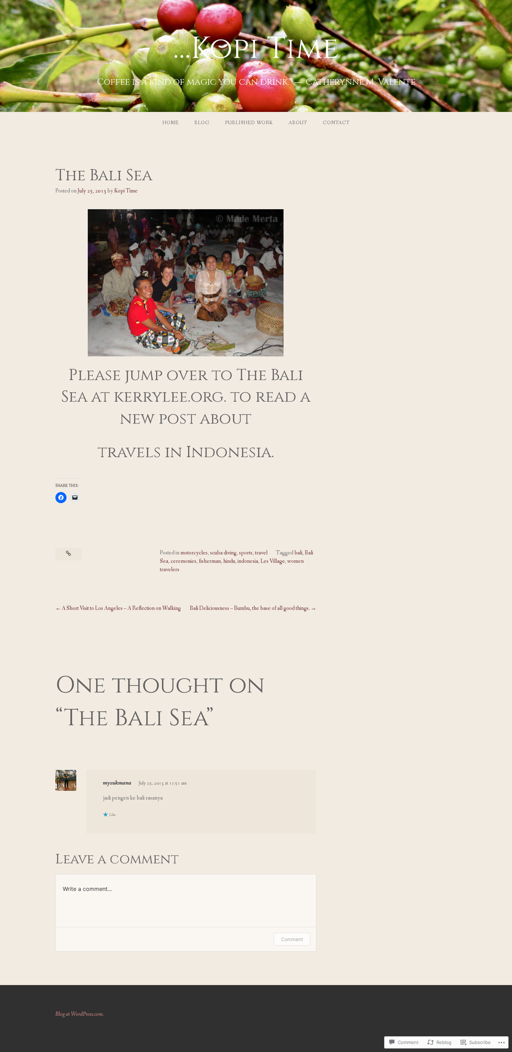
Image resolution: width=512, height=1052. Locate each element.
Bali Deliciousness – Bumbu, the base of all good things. (250, 608)
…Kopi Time (256, 49)
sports (246, 553)
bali (298, 553)
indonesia (248, 561)
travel (261, 553)
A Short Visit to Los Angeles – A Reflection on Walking (121, 608)
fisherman (210, 561)
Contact (336, 123)
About (297, 123)
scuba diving (223, 553)
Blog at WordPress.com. (79, 1014)
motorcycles (194, 553)
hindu (229, 561)
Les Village (273, 561)
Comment (292, 939)
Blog (201, 123)
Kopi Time (126, 191)
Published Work (249, 123)
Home (170, 123)
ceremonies (183, 561)
